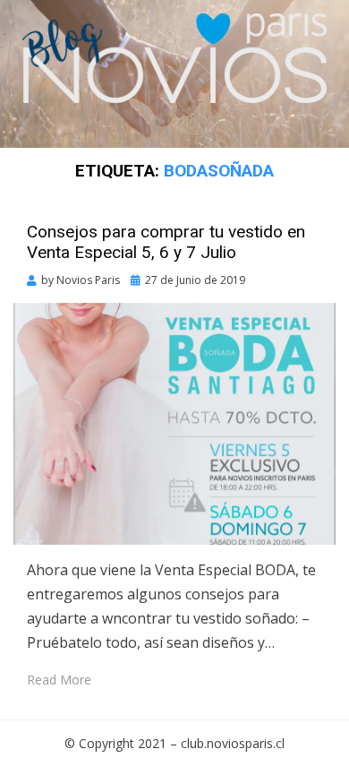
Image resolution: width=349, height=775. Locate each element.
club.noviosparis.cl (233, 743)
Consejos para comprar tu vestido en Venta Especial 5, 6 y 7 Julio (166, 242)
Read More (59, 679)
